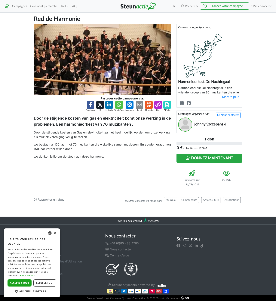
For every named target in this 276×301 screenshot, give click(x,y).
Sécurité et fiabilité (47, 255)
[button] (190, 6)
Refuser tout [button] (45, 282)
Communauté (189, 200)
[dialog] (32, 262)
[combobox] (50, 233)
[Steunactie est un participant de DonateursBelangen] (112, 269)
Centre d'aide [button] (119, 255)
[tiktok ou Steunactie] (202, 245)
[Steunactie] (7, 6)
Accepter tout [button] (19, 282)
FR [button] (174, 6)
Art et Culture (211, 200)
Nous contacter (229, 115)
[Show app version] (273, 298)
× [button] (55, 233)
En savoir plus (27, 275)
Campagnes (19, 6)
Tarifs (64, 6)
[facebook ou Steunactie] (178, 245)
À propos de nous (46, 243)
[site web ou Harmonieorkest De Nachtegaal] (183, 103)
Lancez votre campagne (227, 6)
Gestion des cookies (48, 273)
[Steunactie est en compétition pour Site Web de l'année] (131, 269)
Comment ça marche (43, 6)
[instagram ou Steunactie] (184, 245)
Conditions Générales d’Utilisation (58, 261)
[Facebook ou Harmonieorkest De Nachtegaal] (190, 103)
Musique (171, 200)
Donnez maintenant (211, 158)
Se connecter (262, 6)
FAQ (74, 6)
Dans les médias (45, 249)
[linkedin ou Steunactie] (196, 245)
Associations (232, 200)
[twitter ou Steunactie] (190, 245)
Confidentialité (44, 267)
